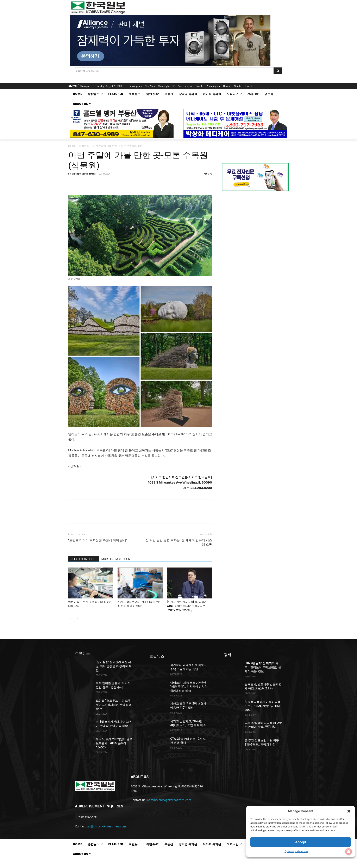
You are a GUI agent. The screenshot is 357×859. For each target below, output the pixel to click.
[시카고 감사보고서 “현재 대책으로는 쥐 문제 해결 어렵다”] (140, 583)
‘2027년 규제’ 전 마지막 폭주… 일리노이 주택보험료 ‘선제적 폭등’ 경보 (263, 667)
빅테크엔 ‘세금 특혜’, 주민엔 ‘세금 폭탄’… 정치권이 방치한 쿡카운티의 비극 (188, 686)
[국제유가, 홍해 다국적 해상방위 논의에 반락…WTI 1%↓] (232, 727)
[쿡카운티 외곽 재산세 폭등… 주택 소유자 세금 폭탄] (158, 669)
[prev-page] (70, 618)
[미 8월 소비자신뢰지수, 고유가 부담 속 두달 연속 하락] (84, 726)
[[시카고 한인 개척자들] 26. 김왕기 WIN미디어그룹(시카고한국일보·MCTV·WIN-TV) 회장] (189, 583)
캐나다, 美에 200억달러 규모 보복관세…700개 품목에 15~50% (114, 743)
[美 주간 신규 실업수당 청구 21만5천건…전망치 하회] (232, 745)
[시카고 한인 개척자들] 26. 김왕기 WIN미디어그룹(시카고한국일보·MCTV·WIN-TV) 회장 (187, 606)
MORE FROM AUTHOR (115, 559)
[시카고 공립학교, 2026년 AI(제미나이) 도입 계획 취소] (158, 725)
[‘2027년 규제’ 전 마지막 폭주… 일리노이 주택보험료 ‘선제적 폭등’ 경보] (232, 667)
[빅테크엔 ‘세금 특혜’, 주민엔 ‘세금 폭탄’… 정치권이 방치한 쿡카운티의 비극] (158, 687)
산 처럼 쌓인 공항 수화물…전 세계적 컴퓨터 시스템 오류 (178, 542)
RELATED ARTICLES (83, 559)
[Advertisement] (255, 229)
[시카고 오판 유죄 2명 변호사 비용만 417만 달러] (158, 708)
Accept (300, 842)
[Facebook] (72, 183)
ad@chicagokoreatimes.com (106, 826)
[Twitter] (82, 183)
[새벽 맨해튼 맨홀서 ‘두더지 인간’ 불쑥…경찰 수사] (84, 687)
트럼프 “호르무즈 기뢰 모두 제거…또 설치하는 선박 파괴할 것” (114, 704)
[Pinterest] (91, 183)
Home (71, 145)
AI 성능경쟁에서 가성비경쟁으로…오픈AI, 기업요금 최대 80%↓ (262, 706)
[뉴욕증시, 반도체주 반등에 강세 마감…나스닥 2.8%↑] (232, 688)
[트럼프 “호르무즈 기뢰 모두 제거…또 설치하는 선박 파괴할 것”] (84, 705)
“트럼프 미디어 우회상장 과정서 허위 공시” (97, 540)
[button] (349, 811)
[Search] (278, 70)
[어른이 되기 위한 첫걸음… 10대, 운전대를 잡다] (90, 583)
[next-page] (77, 618)
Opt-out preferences (296, 851)
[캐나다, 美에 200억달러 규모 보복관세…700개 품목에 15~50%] (84, 743)
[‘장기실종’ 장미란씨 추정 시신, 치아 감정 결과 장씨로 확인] (84, 666)
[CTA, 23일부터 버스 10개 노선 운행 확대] (158, 743)
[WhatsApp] (101, 183)
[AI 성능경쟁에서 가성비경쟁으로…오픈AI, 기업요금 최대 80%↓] (232, 706)
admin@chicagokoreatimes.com (169, 800)
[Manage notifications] (348, 851)
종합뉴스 (84, 145)
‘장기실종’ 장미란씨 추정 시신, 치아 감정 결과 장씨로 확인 (113, 666)
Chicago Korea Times (83, 173)
